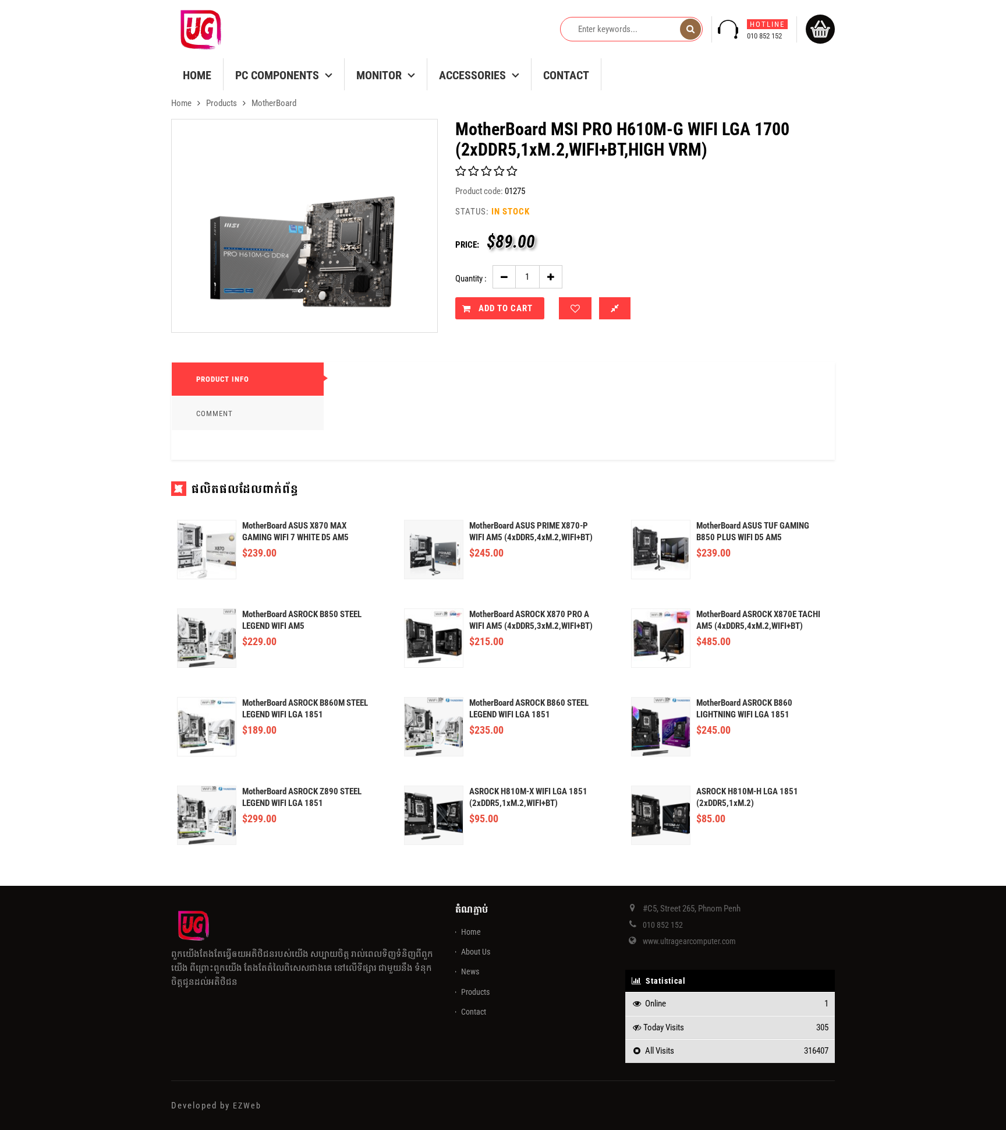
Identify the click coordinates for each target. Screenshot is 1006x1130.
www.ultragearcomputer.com (689, 941)
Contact (566, 75)
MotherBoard (274, 103)
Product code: (479, 191)
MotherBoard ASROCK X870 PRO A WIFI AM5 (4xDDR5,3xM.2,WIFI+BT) (531, 620)
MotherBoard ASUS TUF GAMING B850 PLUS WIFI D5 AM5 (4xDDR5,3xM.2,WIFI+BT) (752, 531)
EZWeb (247, 1105)
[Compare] (614, 308)
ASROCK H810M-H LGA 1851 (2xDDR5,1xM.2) (747, 797)
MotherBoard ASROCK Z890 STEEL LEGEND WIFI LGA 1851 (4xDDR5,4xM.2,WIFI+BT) (302, 797)
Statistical (664, 980)
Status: (472, 211)
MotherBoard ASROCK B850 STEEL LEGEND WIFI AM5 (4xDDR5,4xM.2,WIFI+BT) (302, 620)
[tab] (247, 379)
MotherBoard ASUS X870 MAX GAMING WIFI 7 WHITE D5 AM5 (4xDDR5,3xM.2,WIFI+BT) (295, 531)
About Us (475, 951)
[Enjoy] (575, 308)
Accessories (472, 75)
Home (197, 75)
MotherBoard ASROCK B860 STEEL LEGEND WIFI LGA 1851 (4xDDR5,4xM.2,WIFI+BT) (529, 709)
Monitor (379, 75)
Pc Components (277, 75)
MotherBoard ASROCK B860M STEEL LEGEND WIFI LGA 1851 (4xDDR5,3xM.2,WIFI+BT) (305, 709)
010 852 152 (766, 30)
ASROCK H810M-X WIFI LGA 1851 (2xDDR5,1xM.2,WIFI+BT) (528, 797)
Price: (467, 245)
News (470, 971)
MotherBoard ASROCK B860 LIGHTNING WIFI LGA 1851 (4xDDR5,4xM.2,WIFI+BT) (744, 709)
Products (221, 103)
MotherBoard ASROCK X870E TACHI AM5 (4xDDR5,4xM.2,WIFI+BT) (758, 620)
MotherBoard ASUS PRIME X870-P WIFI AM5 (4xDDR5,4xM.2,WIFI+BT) (531, 531)
